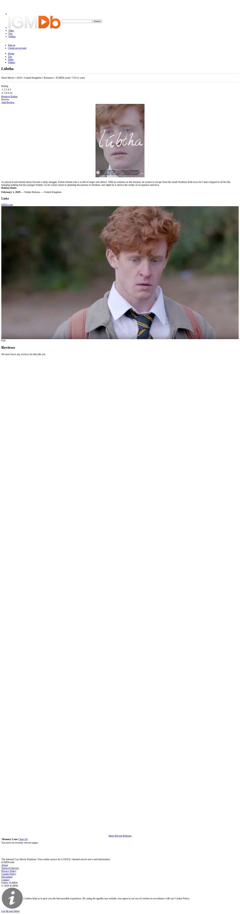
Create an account (17, 48)
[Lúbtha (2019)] (120, 140)
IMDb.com (7, 204)
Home (11, 53)
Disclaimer (6, 877)
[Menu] (13, 14)
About (4, 865)
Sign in (11, 45)
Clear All (23, 839)
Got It (4, 911)
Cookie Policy (8, 874)
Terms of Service (10, 868)
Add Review (8, 102)
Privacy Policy (8, 871)
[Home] (34, 27)
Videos (12, 36)
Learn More (13, 911)
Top (10, 33)
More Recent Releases (120, 835)
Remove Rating (9, 96)
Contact (5, 879)
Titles (11, 30)
